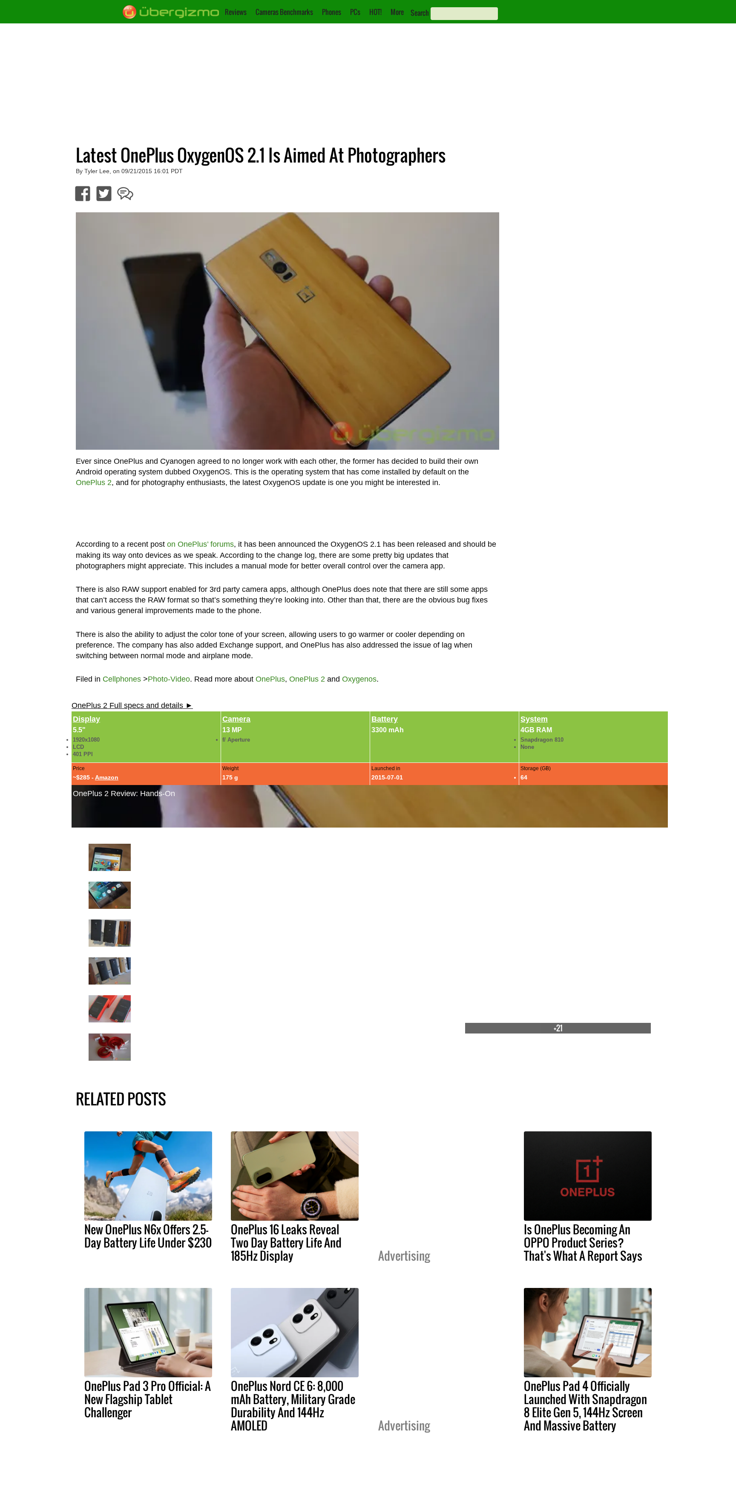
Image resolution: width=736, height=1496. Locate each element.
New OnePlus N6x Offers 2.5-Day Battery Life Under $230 (148, 1236)
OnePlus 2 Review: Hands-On (124, 793)
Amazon (106, 777)
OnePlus (270, 679)
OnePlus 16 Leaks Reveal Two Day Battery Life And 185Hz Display (286, 1242)
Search (420, 13)
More (397, 12)
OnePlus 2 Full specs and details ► (132, 705)
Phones (331, 12)
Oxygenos (359, 679)
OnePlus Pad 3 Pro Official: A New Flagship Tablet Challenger (147, 1399)
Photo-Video (169, 679)
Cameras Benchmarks (284, 12)
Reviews (236, 12)
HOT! (375, 12)
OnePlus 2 (307, 679)
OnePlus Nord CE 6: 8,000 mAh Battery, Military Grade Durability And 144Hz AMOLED (293, 1405)
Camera (236, 719)
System (534, 719)
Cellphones (122, 679)
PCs (355, 12)
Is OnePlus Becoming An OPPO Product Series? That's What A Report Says (583, 1242)
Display (86, 719)
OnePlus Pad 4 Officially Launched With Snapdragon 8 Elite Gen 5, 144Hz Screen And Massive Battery (585, 1405)
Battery (384, 719)
